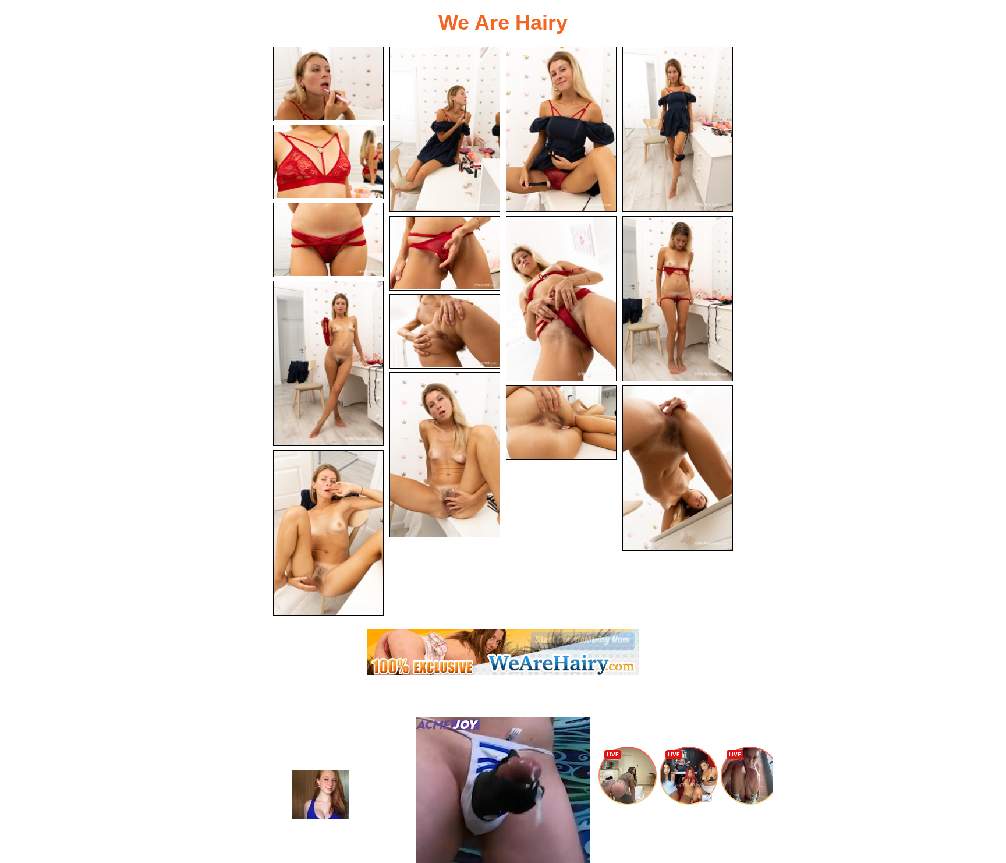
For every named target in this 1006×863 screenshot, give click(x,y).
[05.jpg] (328, 162)
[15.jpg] (328, 533)
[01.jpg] (328, 84)
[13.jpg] (561, 422)
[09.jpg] (677, 298)
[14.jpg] (677, 468)
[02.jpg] (444, 129)
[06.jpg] (328, 240)
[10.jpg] (328, 363)
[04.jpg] (677, 129)
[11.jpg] (444, 331)
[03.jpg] (561, 129)
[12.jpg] (444, 454)
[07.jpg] (444, 253)
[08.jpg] (561, 298)
